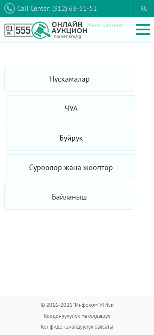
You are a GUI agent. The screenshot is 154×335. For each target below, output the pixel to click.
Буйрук (71, 138)
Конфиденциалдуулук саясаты (77, 326)
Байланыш (69, 197)
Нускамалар (69, 79)
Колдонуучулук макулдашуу (77, 316)
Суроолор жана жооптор (71, 167)
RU (144, 8)
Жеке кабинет (105, 25)
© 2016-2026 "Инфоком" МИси (77, 305)
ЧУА (71, 108)
